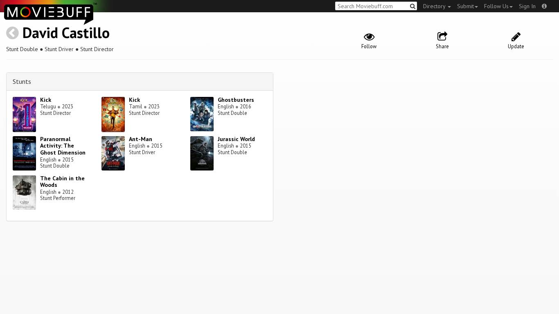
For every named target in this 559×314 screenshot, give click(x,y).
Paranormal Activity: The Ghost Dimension (63, 146)
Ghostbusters (236, 99)
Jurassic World (236, 139)
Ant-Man (140, 139)
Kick (45, 99)
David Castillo (66, 32)
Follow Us (496, 6)
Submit (465, 6)
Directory (435, 6)
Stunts (22, 81)
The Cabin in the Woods (62, 182)
